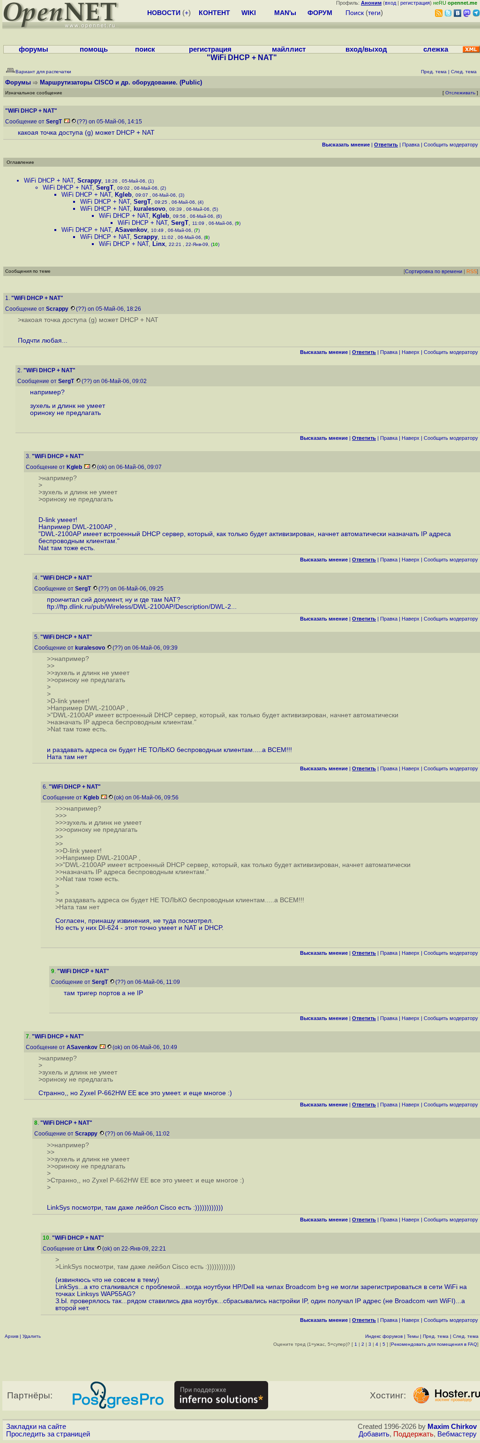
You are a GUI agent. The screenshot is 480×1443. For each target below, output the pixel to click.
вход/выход (366, 49)
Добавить (374, 1434)
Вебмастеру (457, 1434)
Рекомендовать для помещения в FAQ (434, 1344)
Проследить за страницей (48, 1434)
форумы (33, 49)
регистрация (415, 3)
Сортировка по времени (433, 271)
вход (390, 3)
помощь (94, 49)
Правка (411, 144)
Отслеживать (460, 92)
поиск (145, 49)
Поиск (354, 12)
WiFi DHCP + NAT (49, 180)
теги (374, 12)
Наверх (411, 352)
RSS (471, 271)
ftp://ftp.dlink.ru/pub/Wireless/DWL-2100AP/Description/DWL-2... (142, 606)
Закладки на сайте (36, 1426)
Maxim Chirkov (452, 1426)
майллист (289, 49)
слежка (435, 49)
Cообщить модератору (451, 144)
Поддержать (413, 1434)
